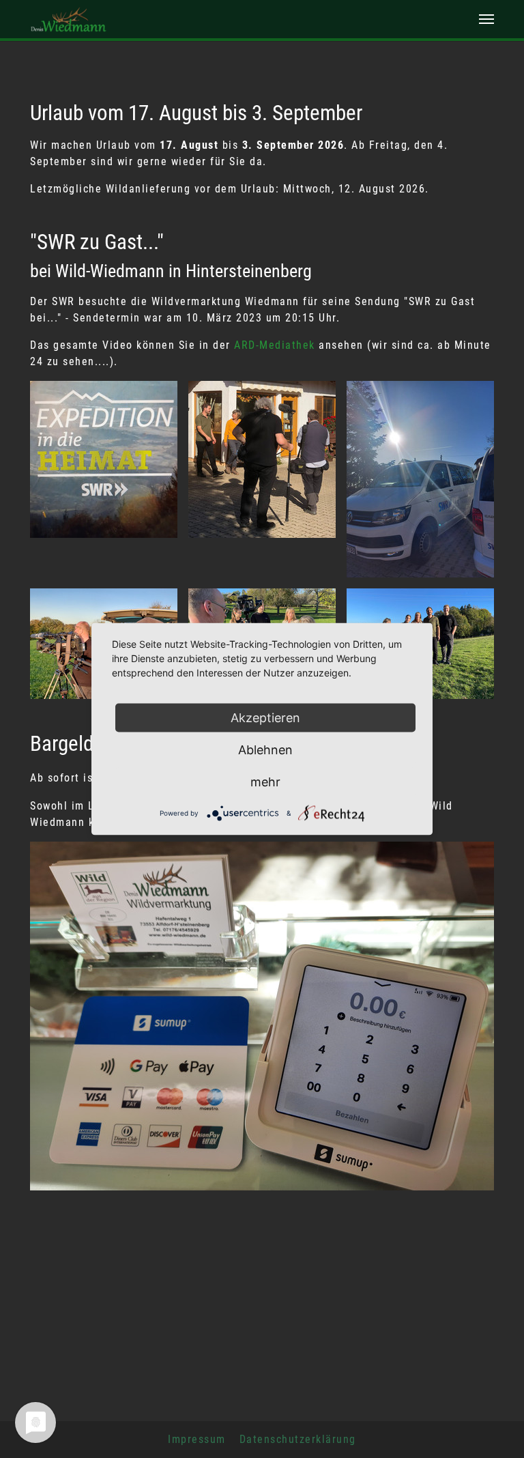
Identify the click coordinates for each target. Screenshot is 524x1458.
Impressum (197, 1439)
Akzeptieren (265, 718)
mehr (265, 782)
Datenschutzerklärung (297, 1439)
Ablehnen (265, 750)
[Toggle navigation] (486, 19)
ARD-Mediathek (274, 345)
